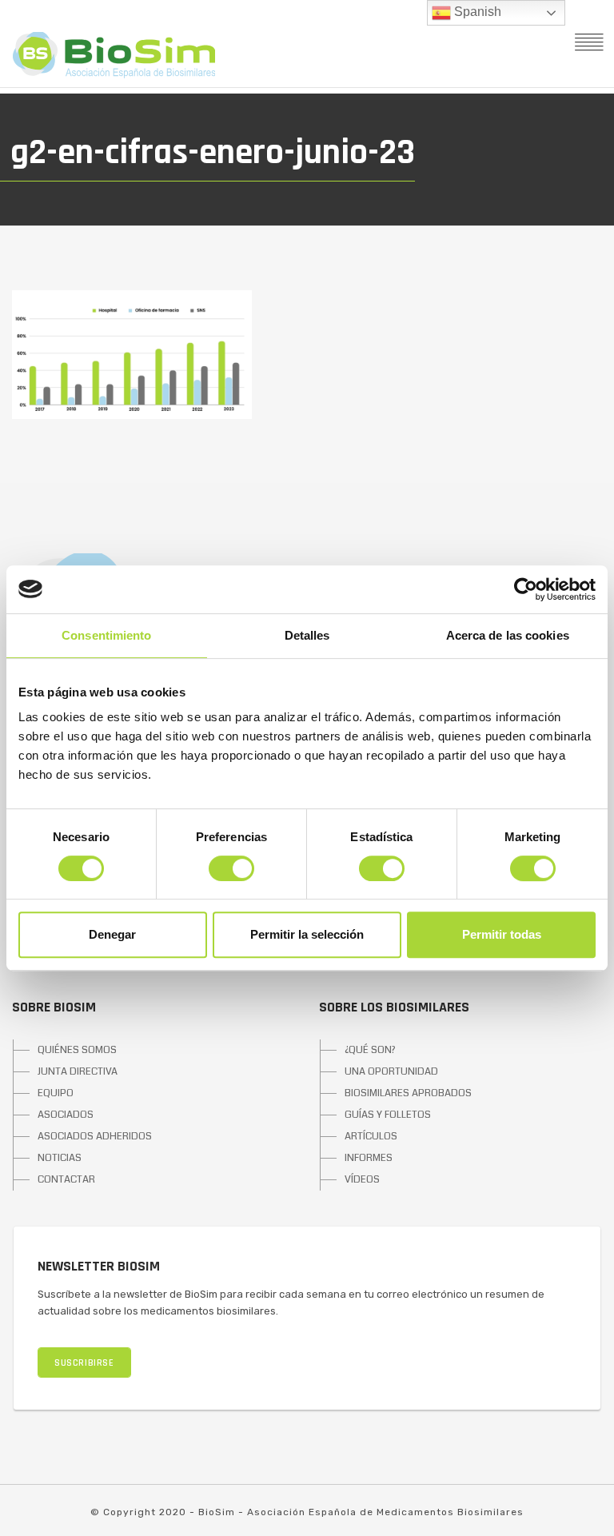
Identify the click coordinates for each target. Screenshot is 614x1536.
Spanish (476, 11)
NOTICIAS (60, 1158)
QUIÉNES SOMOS (77, 1050)
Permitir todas (501, 934)
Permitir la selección (307, 934)
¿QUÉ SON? (370, 1050)
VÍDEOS (362, 1179)
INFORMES (369, 1158)
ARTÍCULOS (371, 1136)
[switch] (231, 868)
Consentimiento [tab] (106, 635)
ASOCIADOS (66, 1114)
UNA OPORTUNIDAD (391, 1071)
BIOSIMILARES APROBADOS (408, 1093)
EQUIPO (56, 1093)
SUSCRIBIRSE (84, 1363)
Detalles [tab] (307, 635)
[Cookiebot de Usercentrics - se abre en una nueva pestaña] (526, 589)
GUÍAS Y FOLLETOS (388, 1114)
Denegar (112, 934)
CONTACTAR (66, 1179)
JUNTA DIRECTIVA (78, 1071)
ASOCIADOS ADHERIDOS (95, 1136)
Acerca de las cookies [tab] (507, 635)
